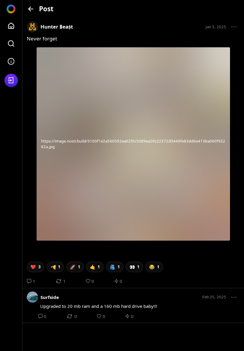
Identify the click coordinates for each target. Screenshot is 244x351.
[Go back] (31, 9)
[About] (11, 61)
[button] (234, 27)
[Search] (11, 43)
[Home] (11, 26)
